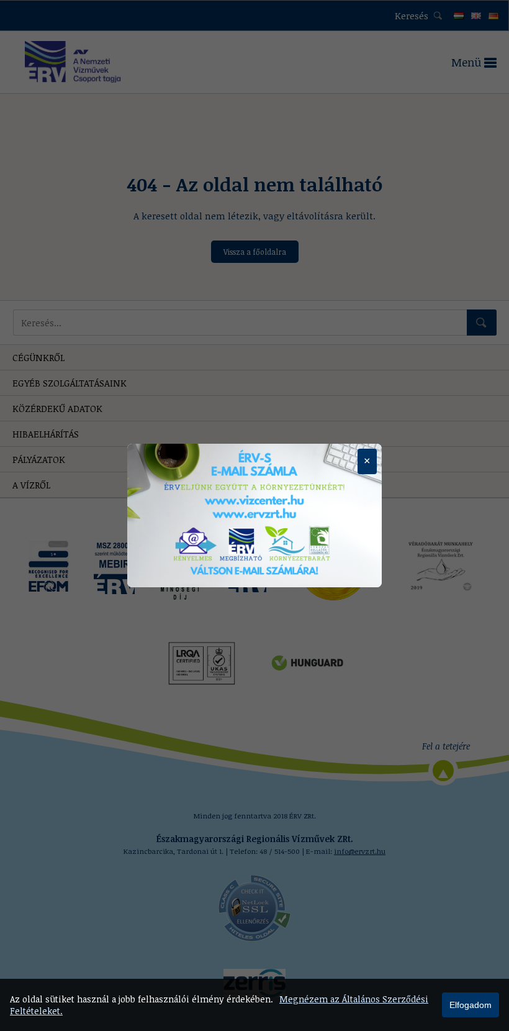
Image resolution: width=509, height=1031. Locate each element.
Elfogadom (470, 1005)
